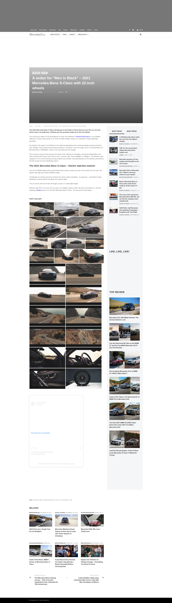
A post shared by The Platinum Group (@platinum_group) (56, 464)
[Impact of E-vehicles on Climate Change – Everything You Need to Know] (92, 551)
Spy (59, 30)
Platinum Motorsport (83, 136)
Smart (72, 34)
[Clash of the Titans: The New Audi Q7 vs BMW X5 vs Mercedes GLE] (124, 385)
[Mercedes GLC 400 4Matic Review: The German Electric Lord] (124, 306)
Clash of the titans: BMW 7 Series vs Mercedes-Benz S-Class (39, 562)
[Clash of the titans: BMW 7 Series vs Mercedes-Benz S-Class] (40, 551)
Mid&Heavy (83, 34)
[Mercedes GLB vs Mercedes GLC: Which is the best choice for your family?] (113, 172)
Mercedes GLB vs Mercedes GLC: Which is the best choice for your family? (129, 172)
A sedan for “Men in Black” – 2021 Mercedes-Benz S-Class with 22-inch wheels (64, 126)
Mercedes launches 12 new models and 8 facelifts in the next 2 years (129, 161)
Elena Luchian (37, 92)
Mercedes (55, 34)
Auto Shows (43, 30)
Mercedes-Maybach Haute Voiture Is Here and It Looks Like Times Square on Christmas (65, 532)
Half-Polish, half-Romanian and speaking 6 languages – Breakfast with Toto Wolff (129, 210)
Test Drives (52, 30)
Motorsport (73, 30)
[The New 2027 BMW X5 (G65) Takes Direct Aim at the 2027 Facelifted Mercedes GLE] (124, 411)
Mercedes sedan (38, 500)
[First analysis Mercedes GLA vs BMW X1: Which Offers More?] (124, 360)
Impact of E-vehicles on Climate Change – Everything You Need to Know (92, 562)
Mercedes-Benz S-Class (51, 500)
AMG (64, 34)
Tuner (95, 30)
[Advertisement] (86, 14)
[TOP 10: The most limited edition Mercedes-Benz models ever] (113, 150)
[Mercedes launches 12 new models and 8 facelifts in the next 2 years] (113, 161)
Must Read (132, 131)
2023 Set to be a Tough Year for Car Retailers (39, 530)
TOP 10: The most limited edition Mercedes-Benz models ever (128, 150)
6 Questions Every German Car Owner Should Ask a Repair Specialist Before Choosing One (65, 563)
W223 (70, 500)
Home (31, 126)
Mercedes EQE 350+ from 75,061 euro (90, 530)
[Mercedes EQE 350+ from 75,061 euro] (92, 520)
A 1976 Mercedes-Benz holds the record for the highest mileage (129, 139)
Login (141, 30)
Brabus (39, 190)
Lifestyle (82, 30)
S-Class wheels (64, 500)
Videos (89, 30)
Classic (65, 30)
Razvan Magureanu (87, 512)
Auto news (33, 30)
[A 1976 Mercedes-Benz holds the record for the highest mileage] (113, 139)
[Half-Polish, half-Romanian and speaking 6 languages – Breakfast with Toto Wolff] (113, 210)
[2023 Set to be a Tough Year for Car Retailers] (40, 520)
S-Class (44, 72)
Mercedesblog (34, 512)
